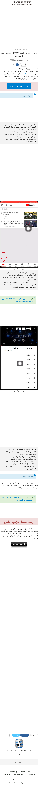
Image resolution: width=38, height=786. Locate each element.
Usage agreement (18, 774)
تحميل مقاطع (24, 74)
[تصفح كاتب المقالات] (19, 743)
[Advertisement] (19, 26)
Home (29, 772)
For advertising (12, 772)
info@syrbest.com (24, 783)
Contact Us (6, 774)
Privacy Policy (30, 774)
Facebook (22, 772)
